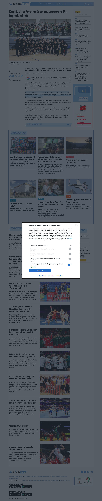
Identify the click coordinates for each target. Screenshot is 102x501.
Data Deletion (42, 275)
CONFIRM (40, 270)
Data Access (51, 275)
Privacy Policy (59, 275)
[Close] (76, 225)
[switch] (69, 249)
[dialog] (51, 250)
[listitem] (51, 245)
